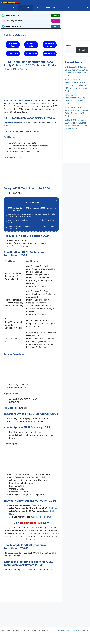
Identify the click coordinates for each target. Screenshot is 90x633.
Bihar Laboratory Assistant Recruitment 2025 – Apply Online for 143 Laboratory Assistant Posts (76, 85)
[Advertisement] (31, 86)
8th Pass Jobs (39, 8)
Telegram (47, 517)
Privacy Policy (59, 630)
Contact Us (76, 630)
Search (68, 46)
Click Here (36, 505)
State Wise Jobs (66, 8)
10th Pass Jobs (51, 8)
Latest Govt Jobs (24, 8)
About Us (68, 630)
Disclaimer (85, 630)
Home (14, 8)
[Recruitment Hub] (10, 2)
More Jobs (79, 8)
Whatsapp (36, 517)
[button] (88, 8)
